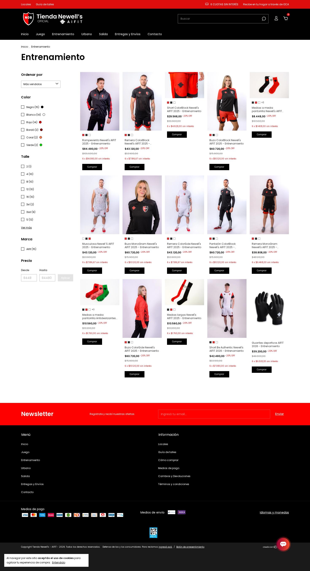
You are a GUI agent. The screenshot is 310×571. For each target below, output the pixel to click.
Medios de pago (168, 468)
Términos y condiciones (173, 484)
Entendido (58, 562)
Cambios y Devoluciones (174, 476)
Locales (26, 4)
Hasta (43, 270)
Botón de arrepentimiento (190, 546)
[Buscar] (263, 19)
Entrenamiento (63, 34)
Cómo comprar (168, 460)
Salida (103, 34)
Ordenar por (32, 74)
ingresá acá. (165, 546)
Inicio (25, 34)
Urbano (86, 34)
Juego (40, 34)
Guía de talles (45, 4)
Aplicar (65, 277)
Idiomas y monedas (274, 512)
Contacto (155, 34)
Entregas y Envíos (127, 34)
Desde (25, 270)
